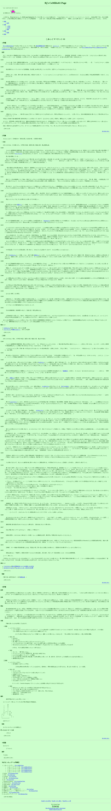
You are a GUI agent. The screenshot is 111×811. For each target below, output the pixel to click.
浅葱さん (19, 204)
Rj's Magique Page (22, 794)
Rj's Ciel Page (30, 789)
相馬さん (36, 255)
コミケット (56, 46)
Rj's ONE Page (11, 775)
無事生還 (22, 577)
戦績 (8, 29)
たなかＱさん (13, 402)
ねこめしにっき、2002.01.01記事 (24, 568)
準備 (5, 21)
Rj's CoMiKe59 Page (99, 47)
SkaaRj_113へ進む (56, 801)
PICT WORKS (65, 386)
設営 (8, 23)
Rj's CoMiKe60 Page (8, 46)
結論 (5, 34)
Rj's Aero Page (10, 779)
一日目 (8, 26)
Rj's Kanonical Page (13, 773)
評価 (5, 31)
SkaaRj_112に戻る (46, 801)
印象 (5, 24)
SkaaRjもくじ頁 (67, 801)
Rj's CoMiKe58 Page (87, 47)
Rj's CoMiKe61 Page (26, 771)
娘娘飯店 (65, 371)
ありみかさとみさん (9, 568)
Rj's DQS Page (12, 786)
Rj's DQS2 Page (14, 787)
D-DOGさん (13, 255)
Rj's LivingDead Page (19, 781)
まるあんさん (39, 410)
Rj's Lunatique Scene (14, 792)
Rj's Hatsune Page (33, 790)
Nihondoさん (46, 220)
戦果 (8, 32)
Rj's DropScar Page (13, 778)
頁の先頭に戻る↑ (105, 131)
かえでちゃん (18, 153)
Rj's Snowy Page (16, 784)
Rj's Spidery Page (16, 783)
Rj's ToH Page (12, 776)
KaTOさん (41, 362)
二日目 (8, 27)
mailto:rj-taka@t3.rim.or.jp (55, 809)
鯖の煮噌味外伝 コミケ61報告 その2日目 (23, 566)
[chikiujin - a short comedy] (13, 13)
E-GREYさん (45, 386)
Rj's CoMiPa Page (19, 765)
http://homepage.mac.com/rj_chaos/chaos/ (55, 808)
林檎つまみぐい (16, 329)
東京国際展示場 (40, 46)
